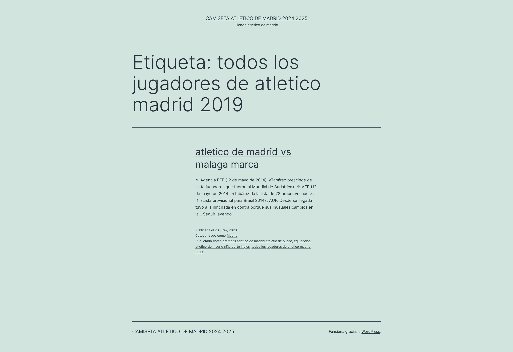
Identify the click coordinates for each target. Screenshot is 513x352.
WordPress (371, 331)
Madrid (232, 235)
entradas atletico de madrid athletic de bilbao (257, 241)
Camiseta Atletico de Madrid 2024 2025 (257, 18)
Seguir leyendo (217, 214)
